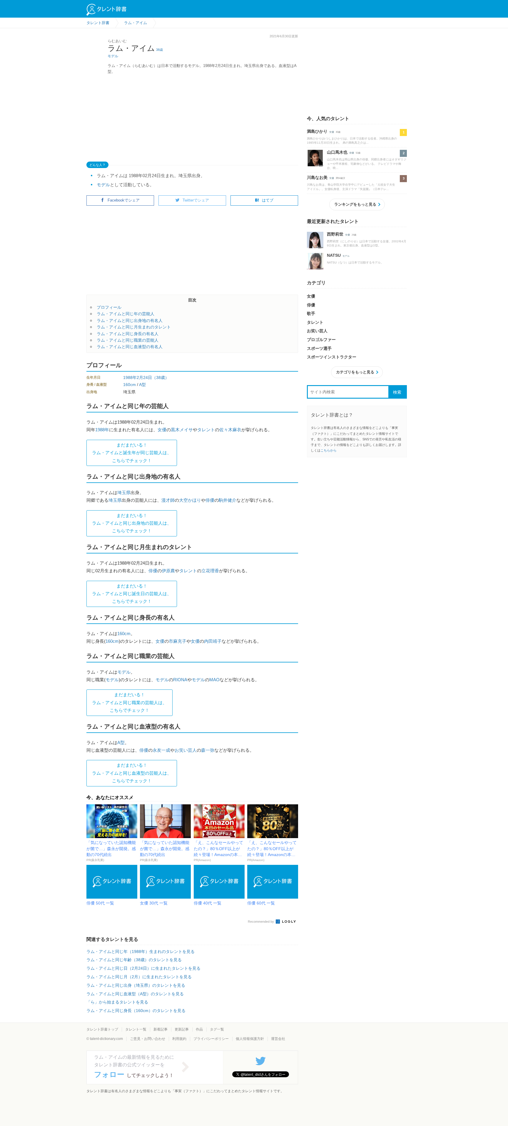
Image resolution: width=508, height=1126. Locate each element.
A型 (142, 384)
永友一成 (161, 750)
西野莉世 (335, 234)
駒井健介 (227, 500)
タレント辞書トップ (102, 1029)
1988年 (130, 377)
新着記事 (160, 1029)
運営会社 (278, 1039)
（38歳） (160, 377)
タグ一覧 (217, 1029)
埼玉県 (124, 492)
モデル (113, 56)
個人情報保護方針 (250, 1039)
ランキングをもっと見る (355, 204)
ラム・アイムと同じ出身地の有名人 (130, 320)
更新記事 (182, 1029)
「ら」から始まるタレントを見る (117, 1002)
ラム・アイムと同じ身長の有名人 (127, 333)
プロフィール (109, 307)
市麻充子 (177, 641)
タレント (206, 429)
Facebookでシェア (124, 200)
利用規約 (179, 1039)
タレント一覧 (135, 1029)
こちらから (328, 450)
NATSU (334, 255)
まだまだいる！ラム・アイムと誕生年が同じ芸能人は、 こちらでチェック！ (131, 452)
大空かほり (190, 500)
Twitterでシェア (196, 200)
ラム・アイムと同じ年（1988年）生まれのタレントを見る (140, 951)
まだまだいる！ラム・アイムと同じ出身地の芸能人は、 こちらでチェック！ (131, 523)
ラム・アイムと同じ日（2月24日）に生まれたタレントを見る (143, 968)
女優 (162, 429)
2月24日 (144, 377)
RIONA (180, 679)
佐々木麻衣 (230, 429)
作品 (199, 1029)
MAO (214, 679)
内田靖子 (213, 641)
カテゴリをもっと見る (355, 372)
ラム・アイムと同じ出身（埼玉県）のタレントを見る (135, 985)
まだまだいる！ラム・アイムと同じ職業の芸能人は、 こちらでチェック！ (129, 702)
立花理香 (210, 570)
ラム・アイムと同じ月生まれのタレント (134, 327)
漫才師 (168, 500)
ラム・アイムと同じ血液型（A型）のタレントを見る (135, 993)
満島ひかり (317, 131)
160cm (129, 384)
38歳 (159, 49)
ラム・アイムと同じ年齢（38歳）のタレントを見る (134, 959)
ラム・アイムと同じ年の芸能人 (125, 313)
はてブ (267, 200)
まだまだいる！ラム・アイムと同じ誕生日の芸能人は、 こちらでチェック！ (131, 593)
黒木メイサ (182, 429)
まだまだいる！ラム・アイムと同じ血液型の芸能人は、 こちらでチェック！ (131, 773)
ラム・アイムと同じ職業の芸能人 (127, 340)
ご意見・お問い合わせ (147, 1039)
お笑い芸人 (186, 750)
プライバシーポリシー (211, 1039)
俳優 (209, 500)
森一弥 (207, 750)
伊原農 (168, 570)
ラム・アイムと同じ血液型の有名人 (130, 346)
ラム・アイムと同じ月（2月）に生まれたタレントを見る (139, 976)
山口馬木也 (337, 152)
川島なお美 (317, 177)
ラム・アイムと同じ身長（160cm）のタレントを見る (136, 1010)
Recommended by (261, 921)
